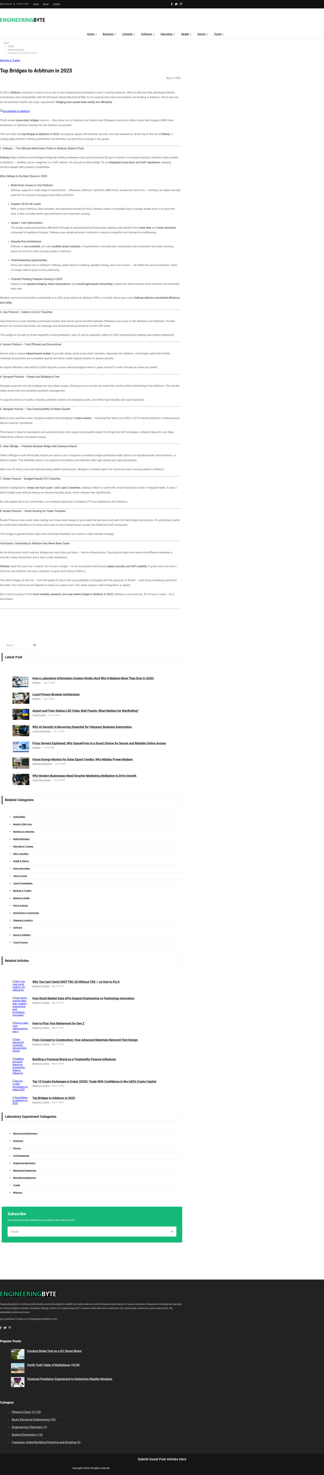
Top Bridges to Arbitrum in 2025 (53, 1098)
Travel (217, 34)
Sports (201, 34)
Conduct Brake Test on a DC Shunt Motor (54, 1351)
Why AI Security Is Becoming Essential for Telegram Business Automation (82, 727)
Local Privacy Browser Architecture (56, 694)
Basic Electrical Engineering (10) (34, 1419)
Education (167, 34)
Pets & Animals (20, 905)
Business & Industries (42, 764)
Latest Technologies (41, 731)
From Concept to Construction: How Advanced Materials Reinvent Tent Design (85, 1040)
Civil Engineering (21, 1155)
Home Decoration (21, 868)
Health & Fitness (21, 861)
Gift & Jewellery (21, 854)
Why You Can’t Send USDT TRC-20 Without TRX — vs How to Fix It (75, 982)
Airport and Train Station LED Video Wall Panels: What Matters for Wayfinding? (85, 710)
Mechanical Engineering (24, 1170)
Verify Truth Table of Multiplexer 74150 (53, 1365)
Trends (11, 46)
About (46, 4)
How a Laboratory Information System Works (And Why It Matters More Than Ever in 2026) (93, 678)
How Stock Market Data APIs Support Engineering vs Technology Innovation (83, 998)
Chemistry (18, 1141)
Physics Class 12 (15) (26, 1412)
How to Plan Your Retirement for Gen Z (58, 1023)
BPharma (17, 1192)
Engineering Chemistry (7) (29, 1427)
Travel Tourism (39, 715)
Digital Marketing (21, 839)
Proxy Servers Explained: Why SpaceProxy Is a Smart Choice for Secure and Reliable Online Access (99, 743)
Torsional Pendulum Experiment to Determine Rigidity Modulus (69, 1379)
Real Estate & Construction (26, 913)
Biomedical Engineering (24, 1177)
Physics (17, 1148)
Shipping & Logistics (23, 920)
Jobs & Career (20, 876)
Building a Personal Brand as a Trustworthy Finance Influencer (74, 1059)
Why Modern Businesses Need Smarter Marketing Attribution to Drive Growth (84, 775)
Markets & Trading (16, 49)
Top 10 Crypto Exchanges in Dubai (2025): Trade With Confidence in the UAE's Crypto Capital (94, 1081)
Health (185, 34)
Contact (56, 4)
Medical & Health (21, 898)
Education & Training (23, 846)
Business (108, 34)
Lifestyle (127, 34)
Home (36, 4)
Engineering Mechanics (24, 1163)
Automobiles (19, 817)
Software (146, 34)
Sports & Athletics (22, 935)
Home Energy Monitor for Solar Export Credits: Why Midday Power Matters (82, 759)
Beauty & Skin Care (22, 824)
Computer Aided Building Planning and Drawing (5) (46, 1442)
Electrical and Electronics (25, 1133)
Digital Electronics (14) (27, 1434)
